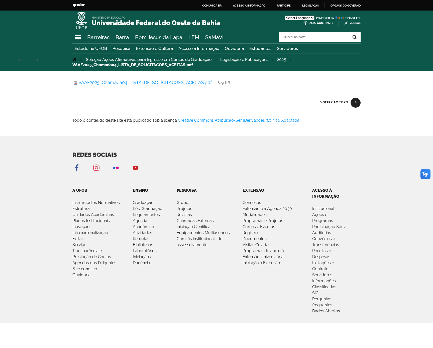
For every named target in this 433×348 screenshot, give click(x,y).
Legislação (310, 5)
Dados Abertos (326, 311)
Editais (78, 238)
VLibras (355, 23)
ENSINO (140, 190)
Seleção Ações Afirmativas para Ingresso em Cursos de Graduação (149, 59)
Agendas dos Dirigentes (94, 262)
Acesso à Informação (198, 48)
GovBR (78, 5)
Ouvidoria (234, 48)
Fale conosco (84, 268)
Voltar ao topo (334, 102)
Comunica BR (212, 5)
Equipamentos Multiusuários (203, 232)
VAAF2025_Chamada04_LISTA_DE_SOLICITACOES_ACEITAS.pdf (145, 82)
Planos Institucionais (91, 220)
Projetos (184, 208)
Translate (353, 18)
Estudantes (260, 48)
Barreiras (98, 37)
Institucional (323, 208)
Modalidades (255, 214)
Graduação (143, 202)
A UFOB (79, 190)
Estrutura (81, 208)
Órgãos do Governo (346, 5)
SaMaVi (214, 37)
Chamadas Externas (195, 220)
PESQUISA (187, 190)
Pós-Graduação (147, 208)
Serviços (80, 244)
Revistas (184, 214)
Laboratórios (145, 250)
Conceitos (252, 202)
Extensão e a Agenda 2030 (267, 208)
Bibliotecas (143, 244)
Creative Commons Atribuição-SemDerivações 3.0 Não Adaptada (238, 120)
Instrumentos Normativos (96, 202)
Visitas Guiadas (256, 244)
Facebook (76, 167)
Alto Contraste (321, 23)
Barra (122, 37)
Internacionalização (90, 232)
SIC (315, 293)
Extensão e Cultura (154, 48)
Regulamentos (146, 214)
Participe (284, 5)
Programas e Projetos (263, 220)
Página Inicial (74, 59)
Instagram (96, 167)
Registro (250, 232)
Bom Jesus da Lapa (158, 37)
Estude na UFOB (91, 48)
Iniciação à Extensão (261, 262)
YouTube (135, 167)
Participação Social (330, 226)
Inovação (81, 226)
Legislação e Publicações (244, 59)
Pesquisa (121, 48)
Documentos (255, 238)
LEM (193, 37)
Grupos (183, 202)
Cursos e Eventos (259, 226)
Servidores (287, 48)
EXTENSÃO (253, 190)
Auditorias (321, 232)
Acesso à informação (249, 5)
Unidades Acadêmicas (93, 214)
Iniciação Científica (193, 226)
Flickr (116, 167)
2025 (281, 59)
